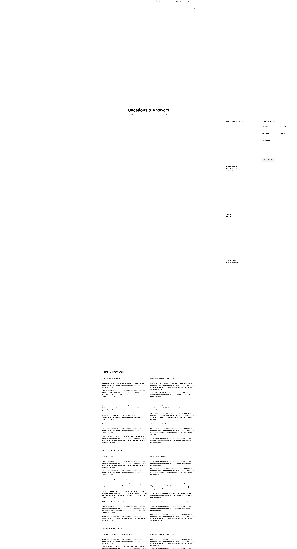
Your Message (266, 140)
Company (282, 133)
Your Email (283, 126)
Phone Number (266, 133)
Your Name (265, 126)
